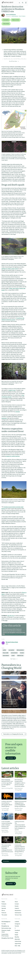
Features (3, 912)
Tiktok (16, 932)
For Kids (3, 923)
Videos (3, 901)
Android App (18, 941)
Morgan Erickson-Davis (12, 642)
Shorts (3, 910)
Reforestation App (6, 928)
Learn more (10, 758)
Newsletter (10, 883)
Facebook (17, 930)
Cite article (6, 23)
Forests (22, 652)
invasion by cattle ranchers (13, 456)
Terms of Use (18, 915)
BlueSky (17, 937)
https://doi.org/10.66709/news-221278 (14, 634)
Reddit (16, 934)
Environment (14, 652)
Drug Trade (5, 652)
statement (4, 418)
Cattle (4, 650)
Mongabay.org (5, 926)
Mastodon (17, 939)
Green (13, 655)
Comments (6, 20)
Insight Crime (11, 390)
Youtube (17, 926)
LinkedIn (17, 921)
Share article (15, 20)
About (16, 901)
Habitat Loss (20, 655)
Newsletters (18, 910)
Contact (17, 904)
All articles (6, 861)
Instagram (17, 923)
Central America (14, 16)
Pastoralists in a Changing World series (13, 734)
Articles (3, 906)
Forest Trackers (22, 16)
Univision (17, 411)
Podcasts (3, 904)
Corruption (11, 650)
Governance (6, 655)
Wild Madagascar (5, 921)
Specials (3, 908)
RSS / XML (17, 945)
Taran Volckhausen (11, 14)
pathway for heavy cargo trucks (9, 268)
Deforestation (20, 650)
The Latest (4, 915)
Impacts (17, 908)
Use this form (10, 615)
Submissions (18, 912)
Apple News (18, 943)
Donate (16, 906)
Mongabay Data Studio (7, 938)
